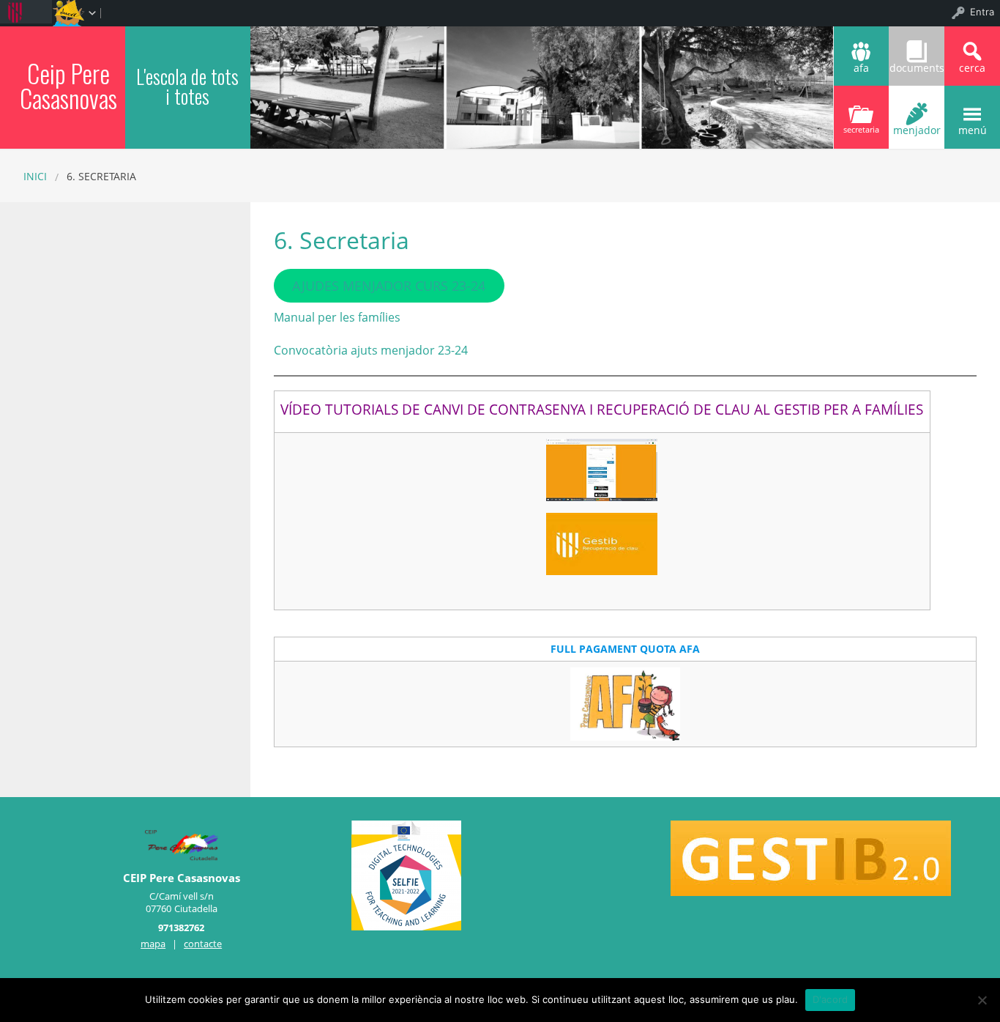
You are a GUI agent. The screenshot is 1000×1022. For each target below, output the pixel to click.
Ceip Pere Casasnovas (68, 85)
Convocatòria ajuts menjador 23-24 (371, 350)
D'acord (830, 999)
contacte (203, 943)
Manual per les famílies (337, 317)
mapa (153, 943)
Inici (35, 176)
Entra (982, 12)
